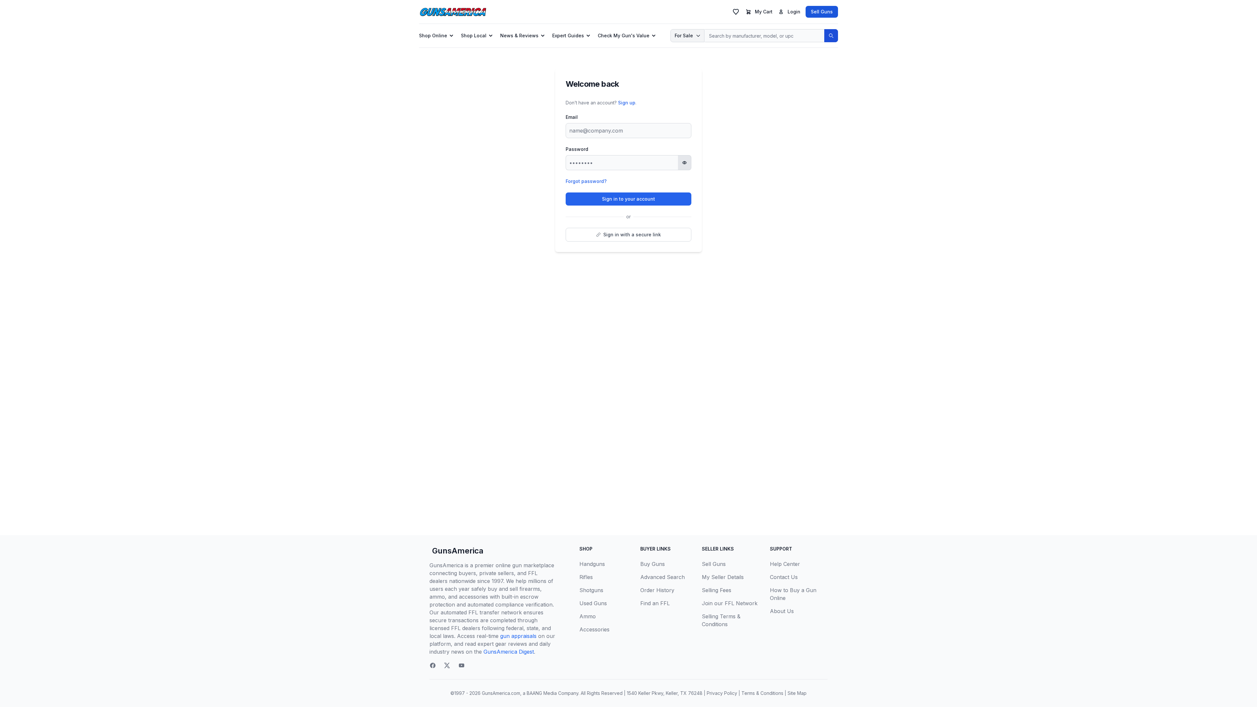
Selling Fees (716, 590)
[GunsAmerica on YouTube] (461, 665)
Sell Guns (822, 11)
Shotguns (591, 590)
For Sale (684, 35)
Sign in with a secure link (632, 234)
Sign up (626, 102)
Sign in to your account (628, 199)
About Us (782, 611)
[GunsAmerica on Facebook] (432, 665)
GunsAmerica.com (501, 693)
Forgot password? (586, 181)
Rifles (586, 577)
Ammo (587, 616)
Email (572, 117)
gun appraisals (518, 636)
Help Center (785, 564)
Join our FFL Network (729, 603)
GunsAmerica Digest (508, 651)
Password (577, 149)
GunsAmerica (457, 550)
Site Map (797, 693)
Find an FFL (655, 603)
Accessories (594, 629)
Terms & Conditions (762, 693)
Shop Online (433, 35)
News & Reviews (519, 35)
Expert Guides (568, 35)
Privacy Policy (722, 693)
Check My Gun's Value (623, 35)
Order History (657, 590)
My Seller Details (723, 577)
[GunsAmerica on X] (447, 665)
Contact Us (784, 577)
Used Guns (593, 603)
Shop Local (473, 35)
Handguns (592, 564)
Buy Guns (652, 564)
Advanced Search (662, 577)
